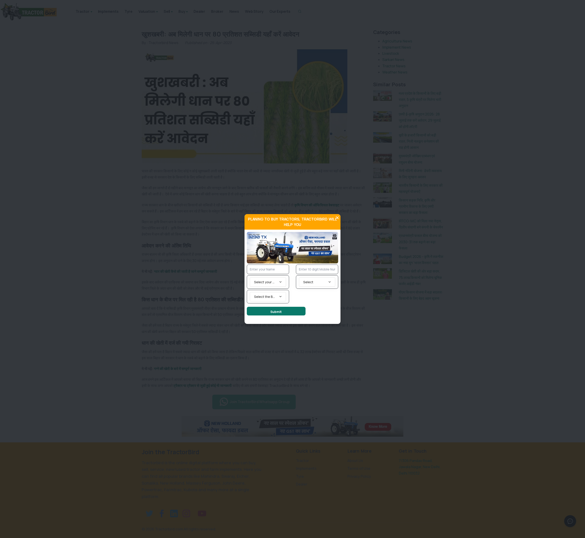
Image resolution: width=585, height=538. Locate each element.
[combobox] (268, 282)
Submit (276, 312)
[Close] (337, 218)
